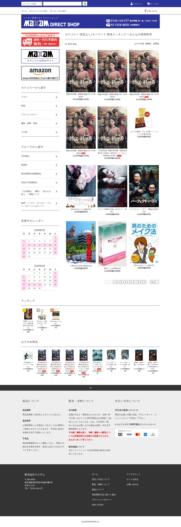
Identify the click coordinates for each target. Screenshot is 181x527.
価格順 (148, 43)
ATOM (100, 505)
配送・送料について (101, 484)
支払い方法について (101, 479)
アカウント (138, 4)
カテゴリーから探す (40, 11)
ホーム (24, 11)
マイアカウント (133, 474)
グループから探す (59, 11)
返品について (98, 489)
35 (152, 282)
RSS (94, 505)
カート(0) (154, 4)
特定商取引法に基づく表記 (104, 494)
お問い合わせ (152, 11)
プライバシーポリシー (102, 500)
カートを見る (132, 479)
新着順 (156, 43)
